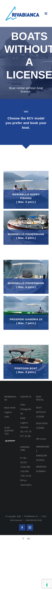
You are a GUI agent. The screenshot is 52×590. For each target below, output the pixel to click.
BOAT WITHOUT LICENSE (41, 412)
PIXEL (39, 520)
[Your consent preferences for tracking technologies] (47, 585)
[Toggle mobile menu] (46, 13)
